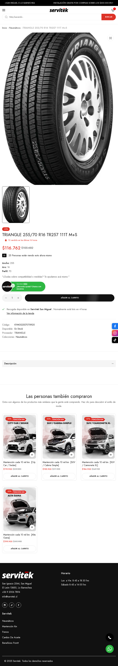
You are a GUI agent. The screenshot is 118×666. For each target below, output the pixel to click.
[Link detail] (4, 605)
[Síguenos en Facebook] (115, 326)
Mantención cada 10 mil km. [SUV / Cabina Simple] (59, 464)
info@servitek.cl (9, 596)
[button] (32, 454)
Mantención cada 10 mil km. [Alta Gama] (19, 536)
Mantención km (9, 626)
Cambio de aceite (11, 637)
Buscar (108, 17)
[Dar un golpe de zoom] (110, 38)
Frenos (5, 632)
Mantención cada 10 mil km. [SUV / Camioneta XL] (98, 464)
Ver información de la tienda (20, 313)
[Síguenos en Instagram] (115, 333)
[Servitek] (59, 10)
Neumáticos (15, 28)
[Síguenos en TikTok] (115, 340)
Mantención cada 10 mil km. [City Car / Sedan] (19, 464)
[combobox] (59, 17)
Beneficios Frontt (10, 643)
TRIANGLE (19, 333)
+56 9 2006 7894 (11, 592)
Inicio (4, 28)
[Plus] (18, 298)
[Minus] (5, 298)
